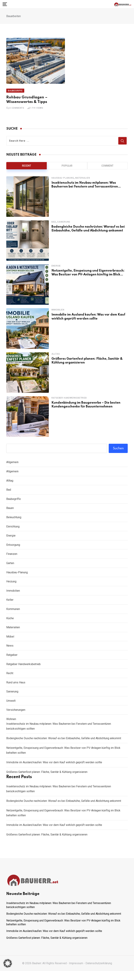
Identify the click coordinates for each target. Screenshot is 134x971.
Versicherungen (15, 709)
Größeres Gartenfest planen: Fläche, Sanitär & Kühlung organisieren (46, 772)
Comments (16, 108)
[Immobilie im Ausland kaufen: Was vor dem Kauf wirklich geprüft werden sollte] (27, 328)
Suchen (118, 448)
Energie (56, 266)
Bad (53, 222)
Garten (10, 563)
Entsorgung (13, 544)
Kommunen (13, 609)
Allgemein (12, 462)
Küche (10, 618)
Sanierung (63, 222)
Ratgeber (11, 655)
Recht (9, 673)
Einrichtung (13, 526)
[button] (7, 963)
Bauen (10, 508)
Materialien (82, 178)
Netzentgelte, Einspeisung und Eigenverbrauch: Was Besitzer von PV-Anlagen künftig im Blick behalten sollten (88, 274)
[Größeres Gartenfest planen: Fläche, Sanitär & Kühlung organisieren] (27, 372)
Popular (67, 165)
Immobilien (57, 310)
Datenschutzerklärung (98, 963)
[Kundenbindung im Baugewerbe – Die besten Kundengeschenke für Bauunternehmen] (27, 416)
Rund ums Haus (15, 682)
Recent (26, 165)
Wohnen (11, 719)
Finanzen (11, 554)
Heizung (11, 581)
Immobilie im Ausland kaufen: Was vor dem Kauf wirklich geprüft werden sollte (54, 762)
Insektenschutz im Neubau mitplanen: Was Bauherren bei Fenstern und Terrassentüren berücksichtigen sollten (84, 186)
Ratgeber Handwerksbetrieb (69, 398)
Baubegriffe (13, 499)
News (9, 645)
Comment (107, 165)
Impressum (76, 963)
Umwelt (11, 700)
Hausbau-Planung (62, 178)
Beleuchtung (13, 517)
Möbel (10, 636)
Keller (9, 599)
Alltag (55, 354)
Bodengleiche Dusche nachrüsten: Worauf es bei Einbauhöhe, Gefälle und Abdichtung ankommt (63, 738)
